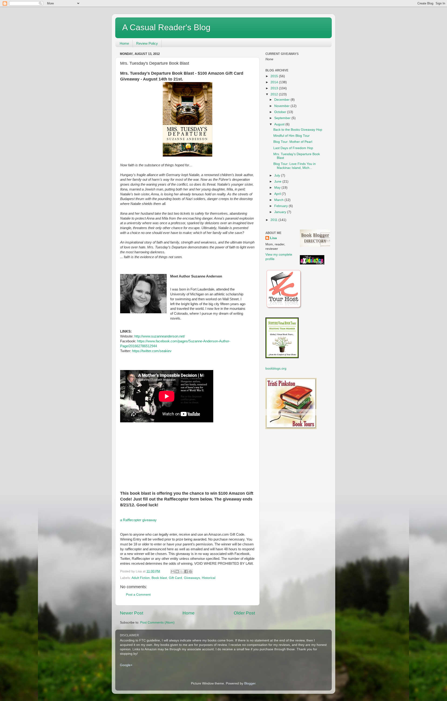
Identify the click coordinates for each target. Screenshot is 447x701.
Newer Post (131, 613)
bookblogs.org (275, 368)
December (282, 99)
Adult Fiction (141, 578)
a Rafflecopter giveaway (138, 520)
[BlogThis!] (177, 571)
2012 (275, 94)
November (282, 106)
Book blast (159, 578)
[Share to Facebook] (186, 571)
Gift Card (175, 578)
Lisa (273, 238)
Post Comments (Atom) (157, 622)
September (282, 118)
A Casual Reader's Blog (166, 27)
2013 (275, 88)
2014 (275, 82)
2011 (274, 220)
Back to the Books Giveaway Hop (297, 129)
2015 (275, 76)
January (280, 212)
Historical (208, 578)
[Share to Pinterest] (190, 571)
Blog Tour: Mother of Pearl (292, 142)
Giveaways (192, 578)
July (277, 175)
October (280, 112)
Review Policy (147, 43)
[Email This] (172, 571)
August (279, 124)
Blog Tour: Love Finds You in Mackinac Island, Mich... (294, 165)
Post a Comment (138, 594)
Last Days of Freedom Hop (293, 148)
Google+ (126, 665)
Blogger (249, 683)
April (278, 194)
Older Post (244, 613)
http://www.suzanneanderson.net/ (159, 336)
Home (124, 43)
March (279, 200)
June (278, 181)
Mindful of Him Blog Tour (291, 135)
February (281, 206)
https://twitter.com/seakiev (152, 351)
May (277, 187)
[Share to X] (181, 571)
